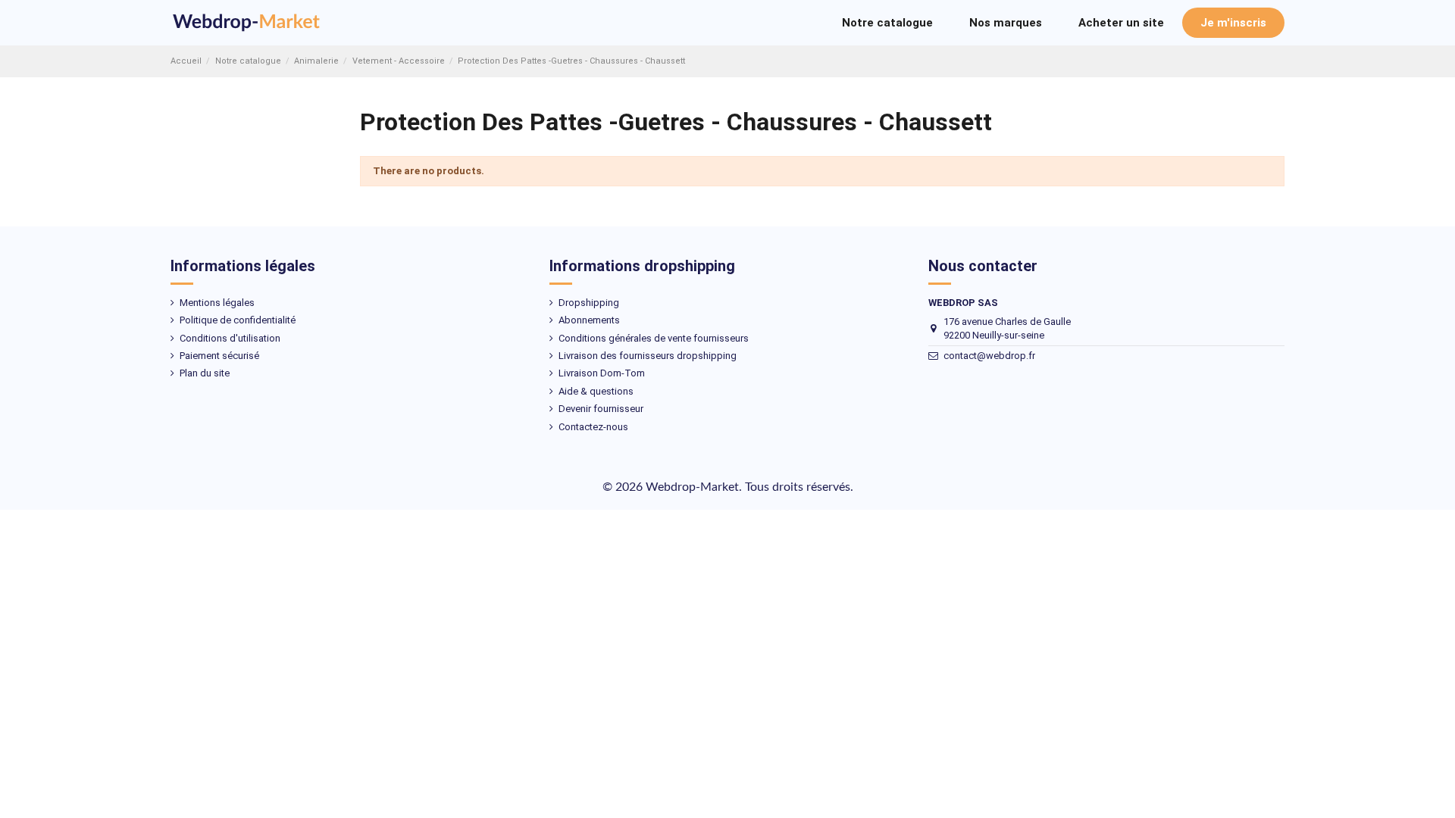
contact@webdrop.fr (989, 355)
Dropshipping (589, 302)
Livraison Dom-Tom (602, 373)
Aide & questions (596, 391)
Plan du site (205, 373)
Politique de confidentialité (238, 320)
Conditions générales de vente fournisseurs (654, 338)
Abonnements (589, 320)
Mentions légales (217, 302)
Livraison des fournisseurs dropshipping (648, 355)
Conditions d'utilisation (230, 338)
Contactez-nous (593, 426)
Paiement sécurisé (219, 355)
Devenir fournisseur (601, 408)
